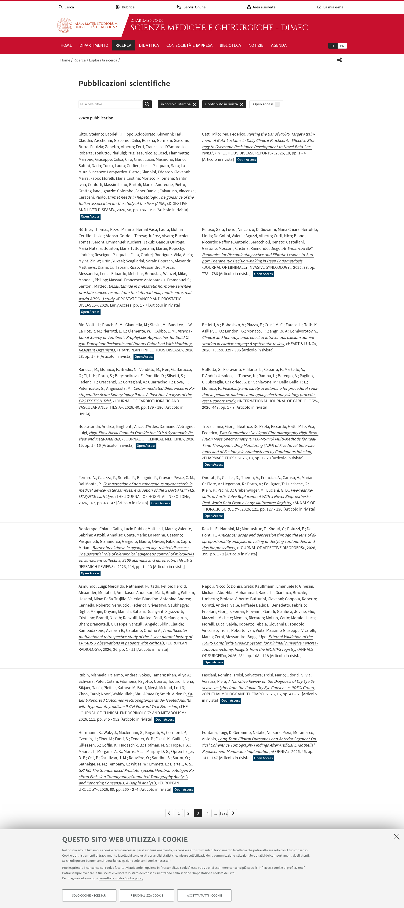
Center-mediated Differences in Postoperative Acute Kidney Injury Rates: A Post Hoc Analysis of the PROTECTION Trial (137, 395)
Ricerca (123, 45)
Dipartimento (93, 45)
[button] (339, 60)
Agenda (279, 45)
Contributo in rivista (220, 104)
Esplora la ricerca (103, 60)
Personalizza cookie (147, 895)
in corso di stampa (174, 104)
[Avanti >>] (233, 813)
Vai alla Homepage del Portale (87, 25)
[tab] (333, 45)
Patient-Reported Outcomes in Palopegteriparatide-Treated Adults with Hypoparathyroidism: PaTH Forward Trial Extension (136, 700)
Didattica (149, 45)
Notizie (256, 45)
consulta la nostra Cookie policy (121, 878)
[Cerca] (147, 104)
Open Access (263, 104)
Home (66, 45)
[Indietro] (169, 813)
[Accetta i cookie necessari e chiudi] (396, 836)
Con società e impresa (189, 45)
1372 (223, 813)
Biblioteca (230, 45)
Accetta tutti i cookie (204, 895)
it (333, 45)
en (342, 45)
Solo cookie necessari (89, 895)
